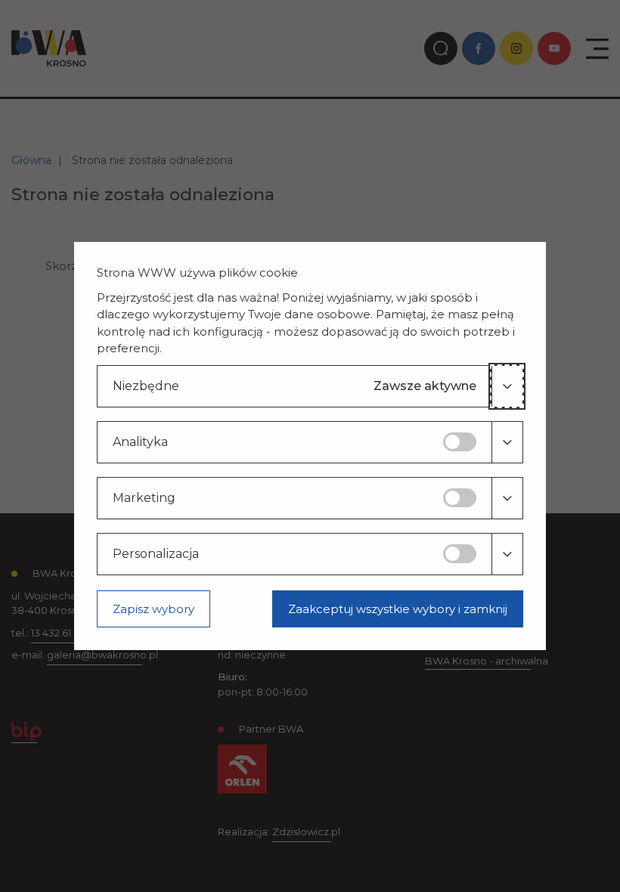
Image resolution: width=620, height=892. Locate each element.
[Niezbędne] (506, 386)
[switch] (459, 441)
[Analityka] (506, 442)
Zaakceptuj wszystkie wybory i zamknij (397, 609)
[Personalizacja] (506, 554)
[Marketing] (506, 498)
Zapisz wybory (153, 609)
